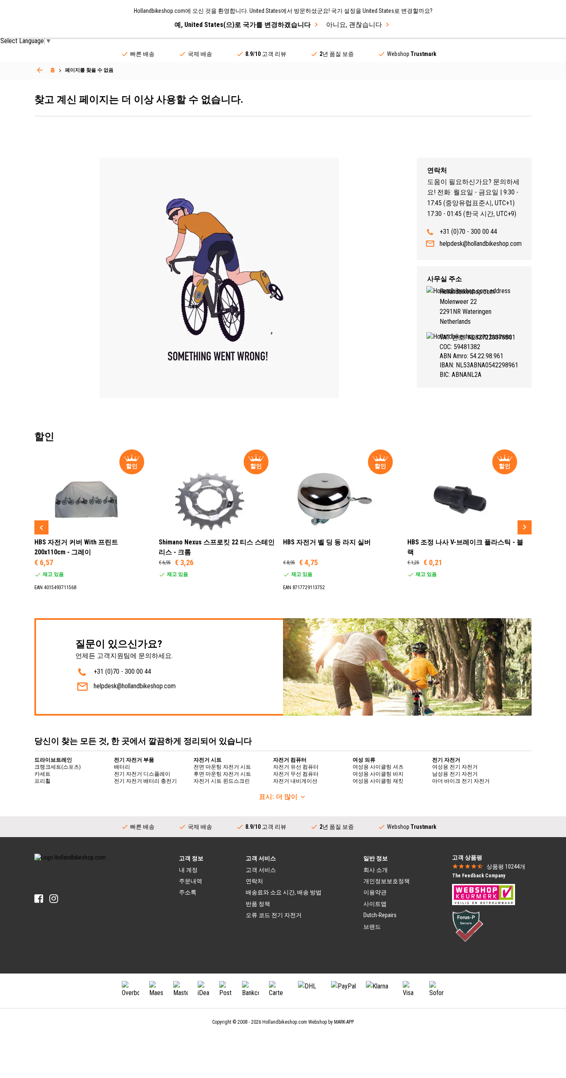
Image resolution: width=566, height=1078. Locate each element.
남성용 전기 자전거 (455, 774)
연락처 (254, 881)
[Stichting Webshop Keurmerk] (483, 894)
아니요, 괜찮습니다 (354, 25)
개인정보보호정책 (386, 881)
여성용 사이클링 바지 (378, 774)
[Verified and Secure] (468, 925)
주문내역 (190, 881)
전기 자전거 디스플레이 (142, 774)
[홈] (40, 70)
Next (525, 527)
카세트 (42, 774)
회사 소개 (375, 870)
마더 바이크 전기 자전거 (461, 781)
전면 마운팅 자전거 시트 (222, 767)
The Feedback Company (478, 876)
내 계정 (188, 870)
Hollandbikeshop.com (284, 1022)
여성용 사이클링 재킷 (378, 781)
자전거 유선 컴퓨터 (296, 767)
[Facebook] (38, 899)
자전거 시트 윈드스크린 (222, 781)
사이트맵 (375, 904)
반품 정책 (258, 904)
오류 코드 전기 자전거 (274, 915)
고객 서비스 (261, 870)
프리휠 (42, 781)
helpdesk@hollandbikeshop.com (481, 244)
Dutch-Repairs (380, 915)
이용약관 (375, 892)
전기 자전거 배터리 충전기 (145, 781)
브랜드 (372, 926)
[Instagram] (53, 899)
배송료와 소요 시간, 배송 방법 (284, 892)
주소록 (187, 892)
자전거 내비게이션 (295, 781)
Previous (41, 527)
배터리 (122, 767)
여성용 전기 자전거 (455, 767)
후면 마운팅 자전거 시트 (222, 774)
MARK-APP (344, 1022)
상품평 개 (505, 866)
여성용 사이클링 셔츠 (378, 767)
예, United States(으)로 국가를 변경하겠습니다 (242, 25)
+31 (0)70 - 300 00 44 (468, 232)
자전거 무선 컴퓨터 (296, 774)
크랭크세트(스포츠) (57, 767)
